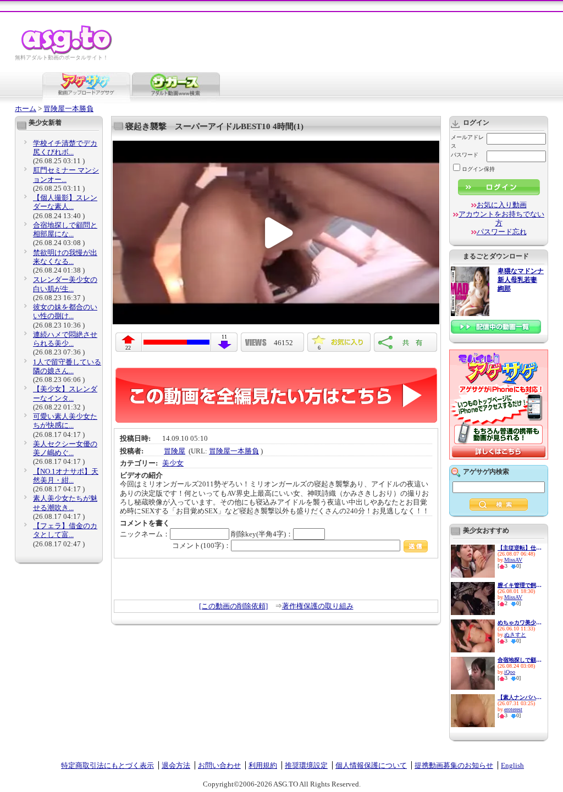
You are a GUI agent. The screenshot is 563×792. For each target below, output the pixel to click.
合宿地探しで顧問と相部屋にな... (65, 229)
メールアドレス (467, 141)
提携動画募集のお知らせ (454, 765)
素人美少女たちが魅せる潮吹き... (65, 502)
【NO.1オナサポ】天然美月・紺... (65, 475)
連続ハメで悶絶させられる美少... (65, 338)
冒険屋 (174, 451)
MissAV (513, 560)
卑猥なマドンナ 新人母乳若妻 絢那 (521, 280)
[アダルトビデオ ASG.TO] (67, 52)
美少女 (173, 463)
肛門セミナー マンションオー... (66, 174)
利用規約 (263, 765)
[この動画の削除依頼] (233, 606)
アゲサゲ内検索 (486, 471)
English (512, 765)
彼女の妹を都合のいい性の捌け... (65, 311)
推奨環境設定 (306, 765)
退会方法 (176, 765)
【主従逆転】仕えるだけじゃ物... (520, 548)
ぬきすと (515, 635)
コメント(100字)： (201, 545)
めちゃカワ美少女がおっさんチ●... (520, 622)
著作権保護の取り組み (318, 606)
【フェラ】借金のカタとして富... (65, 530)
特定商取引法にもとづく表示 (107, 765)
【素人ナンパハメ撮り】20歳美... (520, 697)
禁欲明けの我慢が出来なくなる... (65, 256)
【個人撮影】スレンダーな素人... (65, 202)
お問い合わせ (219, 765)
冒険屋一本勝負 (68, 108)
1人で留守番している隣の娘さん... (67, 366)
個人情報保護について (371, 765)
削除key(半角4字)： (262, 534)
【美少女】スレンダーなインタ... (65, 393)
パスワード (464, 155)
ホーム (25, 108)
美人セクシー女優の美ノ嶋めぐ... (65, 448)
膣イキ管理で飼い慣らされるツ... (520, 585)
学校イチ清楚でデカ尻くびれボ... (65, 147)
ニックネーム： (145, 534)
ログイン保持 (478, 169)
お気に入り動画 (502, 205)
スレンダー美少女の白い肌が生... (65, 283)
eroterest (513, 709)
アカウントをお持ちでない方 (501, 218)
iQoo (509, 672)
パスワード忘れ (502, 232)
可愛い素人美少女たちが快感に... (65, 420)
